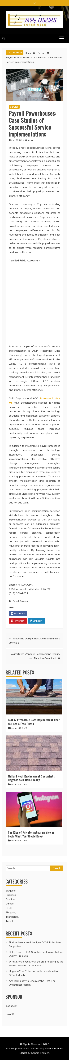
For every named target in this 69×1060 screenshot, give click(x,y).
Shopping (11, 912)
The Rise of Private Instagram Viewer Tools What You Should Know (31, 834)
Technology (12, 916)
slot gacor (11, 1005)
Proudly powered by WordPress (24, 1048)
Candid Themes (40, 1052)
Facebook (19, 613)
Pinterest (18, 620)
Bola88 (10, 1014)
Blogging (11, 890)
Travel (9, 921)
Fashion (10, 899)
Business (11, 894)
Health (9, 908)
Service (14, 106)
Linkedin (37, 620)
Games (10, 903)
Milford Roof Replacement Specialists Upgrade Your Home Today (31, 778)
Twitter (37, 613)
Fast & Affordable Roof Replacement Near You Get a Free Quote (34, 722)
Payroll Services (20, 601)
